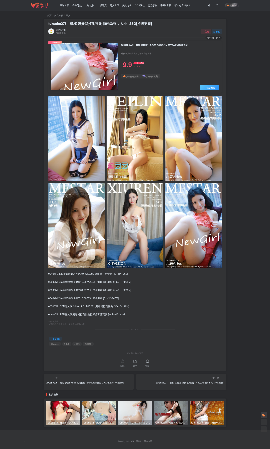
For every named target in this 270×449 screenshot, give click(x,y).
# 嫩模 (66, 344)
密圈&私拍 (165, 5)
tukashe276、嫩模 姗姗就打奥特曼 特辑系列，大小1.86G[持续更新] (100, 23)
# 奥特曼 (88, 344)
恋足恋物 (152, 5)
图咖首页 (64, 5)
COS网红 (140, 5)
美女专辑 (127, 5)
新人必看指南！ (182, 5)
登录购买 (210, 87)
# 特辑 (77, 344)
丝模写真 (102, 5)
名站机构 (89, 5)
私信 (218, 31)
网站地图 (148, 441)
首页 (49, 15)
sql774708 (61, 29)
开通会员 (233, 5)
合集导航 (77, 5)
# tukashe (55, 344)
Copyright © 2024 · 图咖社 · (131, 441)
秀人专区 (114, 5)
